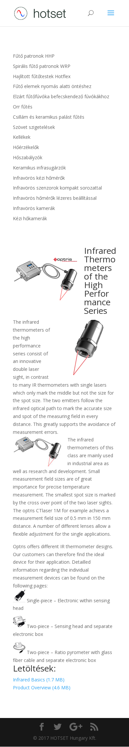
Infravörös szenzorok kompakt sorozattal (57, 188)
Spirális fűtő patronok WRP (41, 66)
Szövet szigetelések (34, 127)
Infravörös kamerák (34, 208)
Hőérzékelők (26, 147)
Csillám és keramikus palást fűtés (48, 117)
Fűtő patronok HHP (34, 56)
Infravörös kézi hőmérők (39, 178)
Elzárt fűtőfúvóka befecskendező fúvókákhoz (61, 96)
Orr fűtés (22, 107)
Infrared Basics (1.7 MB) (38, 679)
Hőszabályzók (27, 157)
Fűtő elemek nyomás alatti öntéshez (52, 86)
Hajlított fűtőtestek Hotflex (41, 76)
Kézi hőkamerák (30, 218)
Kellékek (21, 137)
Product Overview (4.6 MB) (41, 687)
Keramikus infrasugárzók (39, 167)
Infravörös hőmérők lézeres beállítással (55, 198)
